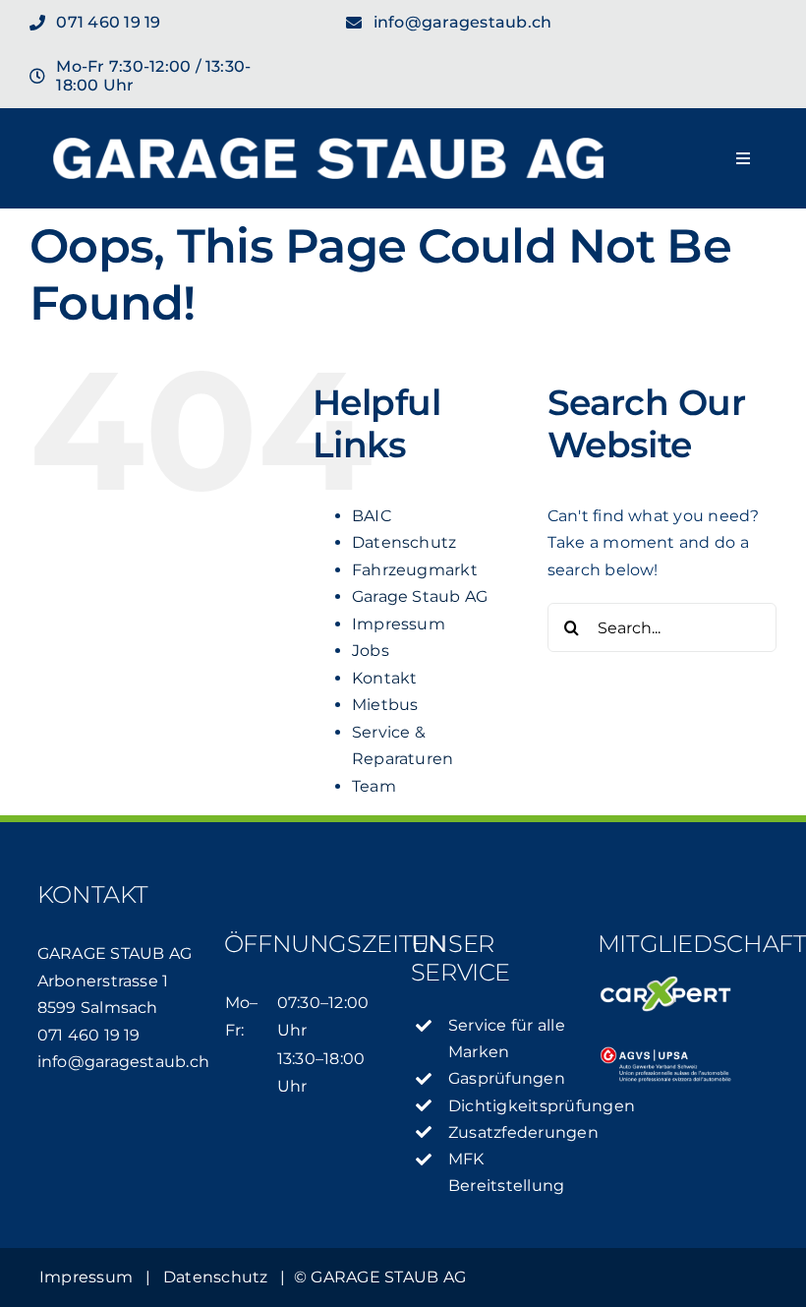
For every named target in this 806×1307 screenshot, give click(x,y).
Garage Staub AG (420, 596)
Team (374, 786)
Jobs (370, 650)
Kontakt (385, 678)
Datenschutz (404, 542)
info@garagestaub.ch (123, 1061)
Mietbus (385, 704)
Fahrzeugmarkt (415, 570)
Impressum (398, 624)
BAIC (371, 515)
